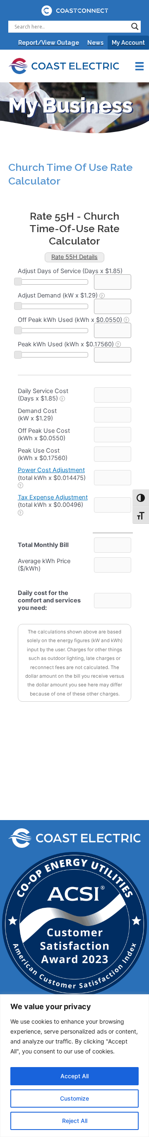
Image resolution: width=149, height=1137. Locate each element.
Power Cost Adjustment (51, 470)
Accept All (74, 1075)
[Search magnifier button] (135, 26)
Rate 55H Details (74, 257)
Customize (74, 1098)
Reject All (74, 1120)
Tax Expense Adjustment (53, 497)
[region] (74, 1065)
